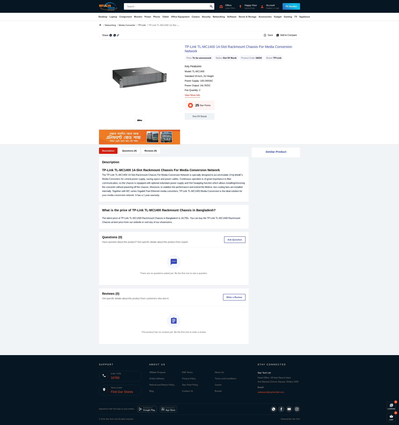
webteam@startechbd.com (271, 392)
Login (277, 8)
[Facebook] (281, 409)
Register (269, 8)
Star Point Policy (190, 384)
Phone (156, 16)
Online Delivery (156, 378)
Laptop (113, 16)
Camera (196, 16)
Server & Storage (247, 16)
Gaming (288, 16)
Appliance (304, 16)
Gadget (278, 16)
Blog (151, 391)
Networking (219, 16)
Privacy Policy (189, 378)
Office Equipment (180, 16)
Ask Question (235, 239)
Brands (218, 391)
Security (206, 16)
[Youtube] (289, 409)
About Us (219, 372)
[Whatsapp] (273, 409)
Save (268, 35)
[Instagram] (297, 409)
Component (125, 16)
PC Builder (291, 6)
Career (218, 384)
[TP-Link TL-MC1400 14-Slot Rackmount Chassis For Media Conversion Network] (139, 77)
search (211, 6)
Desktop (103, 16)
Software (231, 16)
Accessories (265, 16)
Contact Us (187, 391)
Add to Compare (286, 35)
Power (147, 16)
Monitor (138, 16)
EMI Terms (187, 372)
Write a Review (234, 297)
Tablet (165, 16)
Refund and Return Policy (162, 384)
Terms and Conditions (225, 378)
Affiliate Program (157, 372)
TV (295, 16)
